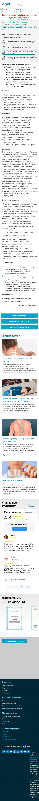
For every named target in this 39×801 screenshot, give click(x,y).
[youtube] (7, 751)
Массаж (4, 719)
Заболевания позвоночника (10, 701)
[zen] (25, 751)
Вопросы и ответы (8, 688)
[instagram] (21, 751)
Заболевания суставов (9, 703)
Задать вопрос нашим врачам (19, 327)
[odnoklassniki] (18, 751)
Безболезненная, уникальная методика (21, 42)
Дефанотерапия (7, 724)
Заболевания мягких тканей (11, 706)
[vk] (4, 751)
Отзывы (4, 690)
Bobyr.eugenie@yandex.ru (19, 19)
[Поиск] (14, 5)
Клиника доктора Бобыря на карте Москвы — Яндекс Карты (20, 590)
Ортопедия (5, 721)
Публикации (6, 693)
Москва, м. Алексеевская (14, 641)
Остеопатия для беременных (11, 716)
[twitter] (11, 751)
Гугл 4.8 (4, 734)
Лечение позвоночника (19, 315)
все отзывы (31, 506)
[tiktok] (14, 751)
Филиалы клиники (7, 685)
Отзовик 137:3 (6, 737)
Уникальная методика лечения (19, 321)
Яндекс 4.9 (5, 732)
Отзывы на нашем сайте (10, 739)
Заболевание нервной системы (12, 708)
